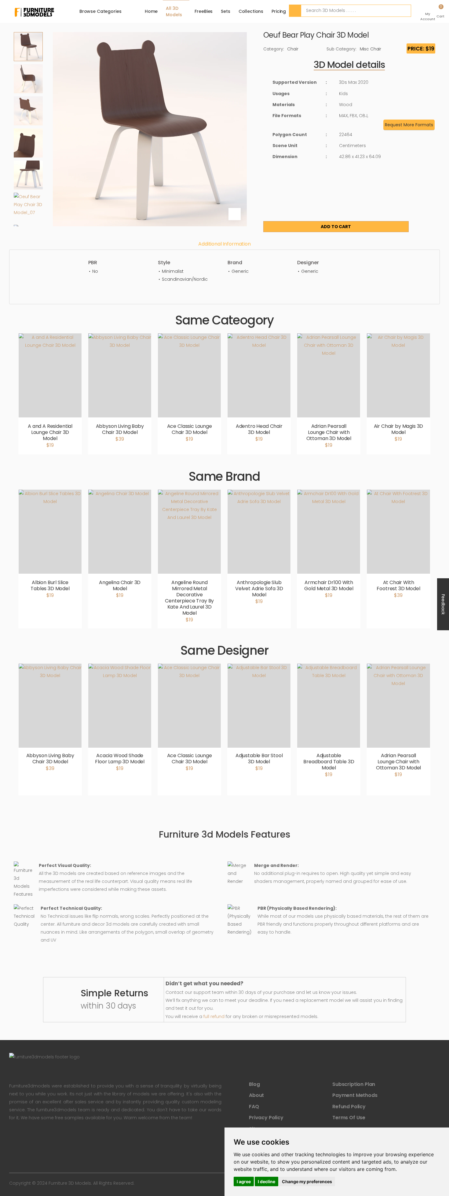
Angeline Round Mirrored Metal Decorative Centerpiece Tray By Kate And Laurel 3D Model (189, 598)
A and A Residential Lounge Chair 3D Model (50, 432)
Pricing (279, 11)
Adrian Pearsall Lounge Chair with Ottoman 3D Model (328, 432)
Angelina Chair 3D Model (120, 585)
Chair (292, 49)
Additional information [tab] (224, 243)
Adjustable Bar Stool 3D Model (259, 758)
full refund (213, 1016)
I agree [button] (244, 1181)
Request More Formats (409, 125)
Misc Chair (370, 49)
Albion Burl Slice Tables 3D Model (50, 585)
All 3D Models (174, 11)
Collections (251, 11)
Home (151, 11)
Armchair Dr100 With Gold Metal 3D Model (328, 585)
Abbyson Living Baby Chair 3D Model (120, 429)
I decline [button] (266, 1181)
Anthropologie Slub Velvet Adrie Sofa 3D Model (259, 588)
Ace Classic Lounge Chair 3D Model (189, 429)
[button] (428, 11)
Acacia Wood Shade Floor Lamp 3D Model (119, 758)
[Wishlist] (417, 222)
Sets (225, 11)
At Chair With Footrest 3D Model (398, 585)
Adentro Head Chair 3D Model (259, 429)
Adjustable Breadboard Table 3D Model (328, 761)
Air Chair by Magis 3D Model (398, 429)
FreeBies (204, 11)
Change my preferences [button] (307, 1181)
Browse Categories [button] (100, 11)
